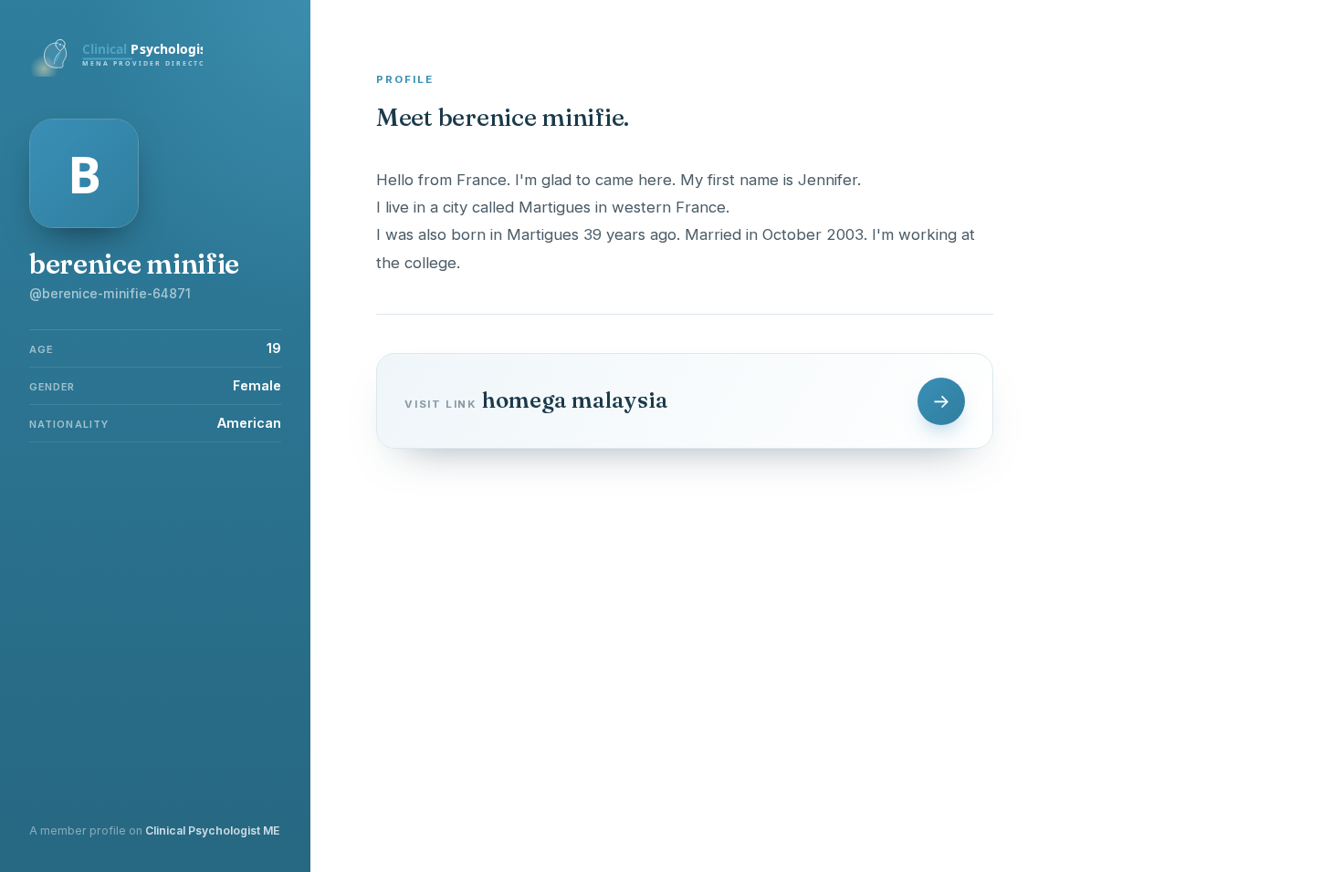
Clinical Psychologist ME (212, 830)
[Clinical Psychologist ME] (116, 71)
